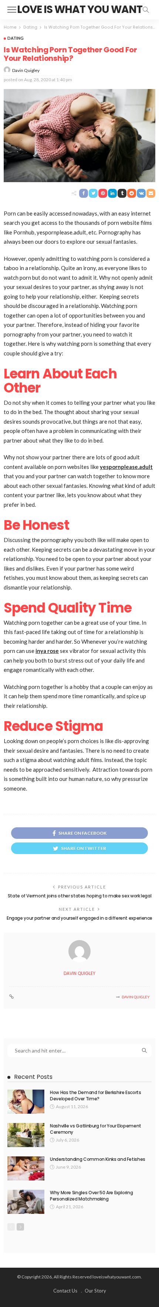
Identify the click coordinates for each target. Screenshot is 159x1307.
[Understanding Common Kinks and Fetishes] (25, 1168)
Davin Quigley (26, 70)
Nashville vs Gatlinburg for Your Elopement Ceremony (95, 1129)
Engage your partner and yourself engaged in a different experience (79, 918)
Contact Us (65, 1291)
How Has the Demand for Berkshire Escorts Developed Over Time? (95, 1095)
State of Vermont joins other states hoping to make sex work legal (80, 896)
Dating (15, 38)
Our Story (95, 1291)
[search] (145, 9)
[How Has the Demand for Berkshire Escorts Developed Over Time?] (25, 1102)
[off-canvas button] (11, 9)
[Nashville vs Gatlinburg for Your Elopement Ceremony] (25, 1135)
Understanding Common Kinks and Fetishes (97, 1159)
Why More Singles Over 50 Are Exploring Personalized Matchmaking (91, 1195)
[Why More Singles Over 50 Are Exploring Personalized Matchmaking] (25, 1202)
